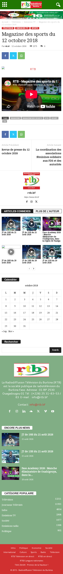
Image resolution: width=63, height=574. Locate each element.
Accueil (5, 22)
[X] (13, 55)
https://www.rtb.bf (31, 197)
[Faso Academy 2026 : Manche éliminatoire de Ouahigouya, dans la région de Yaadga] (52, 224)
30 (15, 326)
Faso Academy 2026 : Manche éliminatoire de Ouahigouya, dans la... (39, 471)
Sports (35, 28)
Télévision (16, 22)
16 (15, 313)
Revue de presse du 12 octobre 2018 (16, 151)
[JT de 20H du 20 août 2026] (11, 252)
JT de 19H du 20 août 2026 (29, 261)
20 (48, 313)
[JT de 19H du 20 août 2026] (31, 252)
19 (40, 313)
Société (5, 520)
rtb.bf (7, 46)
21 (57, 313)
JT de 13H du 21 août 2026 (29, 233)
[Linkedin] (24, 411)
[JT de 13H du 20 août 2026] (52, 252)
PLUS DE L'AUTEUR (47, 211)
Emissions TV (30, 22)
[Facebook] (5, 55)
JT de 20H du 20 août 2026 (9, 261)
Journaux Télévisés (12, 505)
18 (33, 313)
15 (6, 313)
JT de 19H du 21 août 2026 (9, 233)
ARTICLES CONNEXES (17, 211)
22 (6, 319)
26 (40, 319)
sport (54, 118)
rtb (46, 118)
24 (24, 319)
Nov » (11, 331)
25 (33, 319)
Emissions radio (10, 526)
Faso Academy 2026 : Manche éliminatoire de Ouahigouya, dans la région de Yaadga (52, 236)
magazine (15, 118)
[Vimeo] (46, 411)
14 (57, 306)
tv (5, 121)
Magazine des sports (32, 118)
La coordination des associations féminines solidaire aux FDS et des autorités (48, 157)
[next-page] (33, 268)
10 (24, 306)
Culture (23, 552)
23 (15, 319)
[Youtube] (53, 411)
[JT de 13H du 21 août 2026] (31, 224)
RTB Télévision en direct (22, 556)
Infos (4, 510)
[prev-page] (29, 268)
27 (48, 319)
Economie (36, 548)
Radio (43, 552)
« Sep (4, 331)
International (10, 552)
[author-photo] (31, 180)
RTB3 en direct (45, 556)
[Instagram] (31, 202)
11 (33, 306)
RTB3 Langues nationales (31, 560)
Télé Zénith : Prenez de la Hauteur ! (31, 564)
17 (24, 313)
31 (24, 326)
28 (57, 319)
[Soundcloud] (32, 411)
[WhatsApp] (21, 55)
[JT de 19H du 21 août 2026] (11, 224)
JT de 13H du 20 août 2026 (50, 261)
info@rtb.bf (37, 404)
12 (40, 306)
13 (48, 306)
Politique (6, 531)
